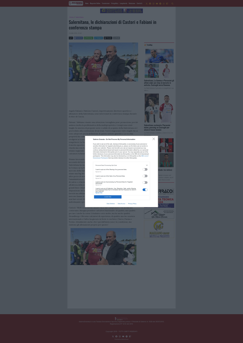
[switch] (145, 169)
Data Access (121, 203)
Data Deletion (111, 203)
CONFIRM (107, 197)
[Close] (154, 139)
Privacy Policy (132, 203)
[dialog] (121, 171)
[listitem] (121, 165)
